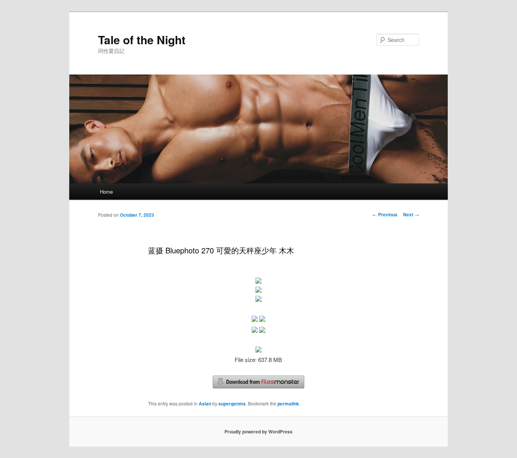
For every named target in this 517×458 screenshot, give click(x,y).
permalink (288, 403)
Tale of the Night (141, 39)
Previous (384, 214)
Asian (205, 403)
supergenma (232, 403)
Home (106, 191)
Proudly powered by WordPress (258, 431)
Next (411, 214)
